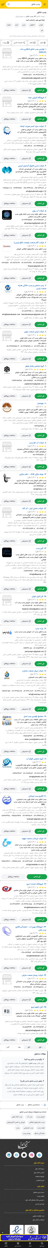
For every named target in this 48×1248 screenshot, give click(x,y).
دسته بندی (18, 1246)
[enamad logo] (17, 1232)
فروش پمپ (41, 1116)
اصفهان (32, 24)
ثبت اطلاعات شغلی (38, 1216)
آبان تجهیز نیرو (37, 1007)
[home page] (3, 4)
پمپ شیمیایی (28, 1127)
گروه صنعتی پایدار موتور (34, 366)
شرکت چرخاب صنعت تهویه (32, 838)
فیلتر (41, 43)
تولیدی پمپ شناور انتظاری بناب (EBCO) (33, 51)
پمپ (17, 1127)
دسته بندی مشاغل (38, 1192)
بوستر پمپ (26, 1133)
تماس (39, 90)
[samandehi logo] (31, 1232)
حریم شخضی (40, 1180)
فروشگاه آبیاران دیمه (36, 97)
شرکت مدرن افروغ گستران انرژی (31, 166)
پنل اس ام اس (39, 1204)
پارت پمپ (39, 628)
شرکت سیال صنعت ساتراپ (32, 671)
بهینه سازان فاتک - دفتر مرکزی (31, 474)
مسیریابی (25, 90)
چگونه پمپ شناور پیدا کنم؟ (33, 1059)
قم (42, 30)
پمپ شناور (20, 1105)
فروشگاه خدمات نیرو (35, 884)
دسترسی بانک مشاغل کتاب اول (34, 1200)
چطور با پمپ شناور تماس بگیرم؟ (31, 1081)
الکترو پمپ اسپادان (36, 796)
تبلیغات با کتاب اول (38, 1220)
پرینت (5, 43)
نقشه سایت (40, 1196)
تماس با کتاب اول (39, 1172)
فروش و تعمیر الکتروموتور (16, 1122)
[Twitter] (24, 1155)
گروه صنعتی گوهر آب (34, 758)
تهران (41, 24)
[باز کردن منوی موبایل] (44, 4)
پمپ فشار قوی (17, 1116)
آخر (8, 1047)
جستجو (42, 1246)
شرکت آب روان (38, 210)
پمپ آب (29, 1116)
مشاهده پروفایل (9, 90)
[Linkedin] (9, 1155)
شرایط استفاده (39, 1176)
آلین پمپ (39, 548)
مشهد (9, 24)
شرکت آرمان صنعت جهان (34, 331)
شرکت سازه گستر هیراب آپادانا (32, 126)
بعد (19, 1047)
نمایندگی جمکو (40, 1133)
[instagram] (32, 1155)
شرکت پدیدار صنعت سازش (32, 975)
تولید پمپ (41, 1127)
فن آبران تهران (37, 596)
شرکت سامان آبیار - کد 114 (32, 508)
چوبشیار (40, 403)
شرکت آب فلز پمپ (36, 443)
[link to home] (45, 1105)
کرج (16, 24)
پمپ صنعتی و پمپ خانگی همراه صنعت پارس (32, 287)
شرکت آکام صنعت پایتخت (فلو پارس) (29, 242)
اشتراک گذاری (18, 43)
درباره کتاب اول (39, 1169)
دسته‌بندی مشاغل (34, 1105)
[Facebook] (16, 1155)
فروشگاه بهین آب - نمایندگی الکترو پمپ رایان (31, 928)
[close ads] (2, 1232)
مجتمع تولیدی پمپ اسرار (33, 716)
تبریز (23, 24)
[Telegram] (39, 1155)
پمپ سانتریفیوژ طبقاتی (37, 1122)
